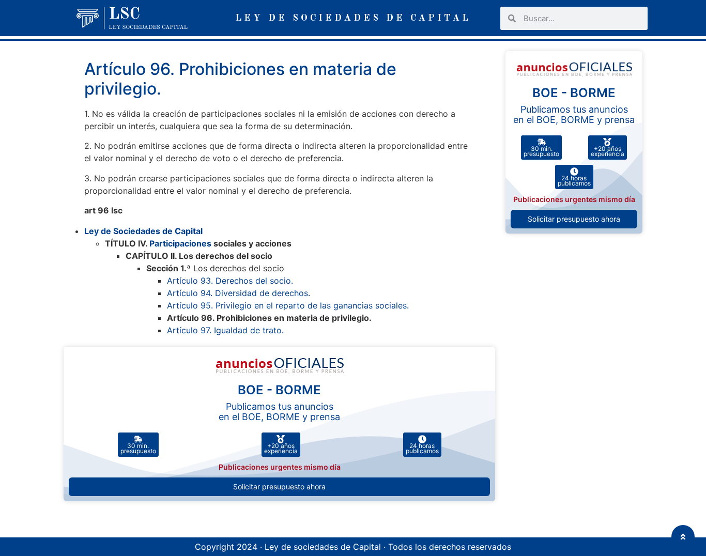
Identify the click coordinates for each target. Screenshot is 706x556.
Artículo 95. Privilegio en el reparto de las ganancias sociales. (288, 305)
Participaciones (180, 243)
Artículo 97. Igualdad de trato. (225, 330)
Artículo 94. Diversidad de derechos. (238, 293)
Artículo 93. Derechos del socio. (230, 280)
